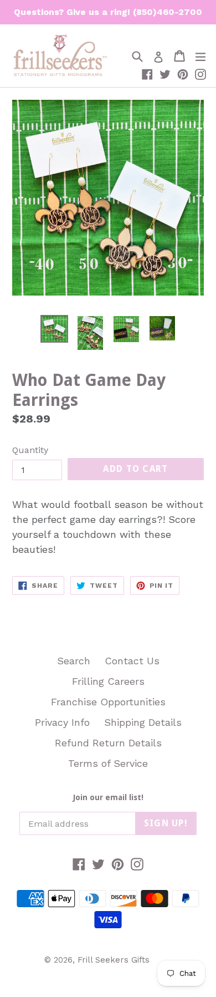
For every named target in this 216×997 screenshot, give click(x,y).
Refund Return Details (108, 743)
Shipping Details (143, 722)
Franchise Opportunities (108, 702)
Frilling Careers (108, 681)
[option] (54, 329)
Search (73, 661)
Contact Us (132, 661)
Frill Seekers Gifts (114, 960)
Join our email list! (108, 797)
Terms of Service (108, 763)
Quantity (30, 450)
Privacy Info (62, 722)
